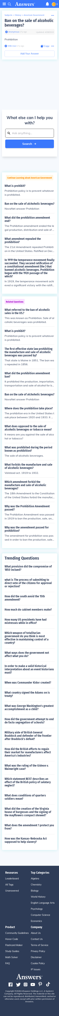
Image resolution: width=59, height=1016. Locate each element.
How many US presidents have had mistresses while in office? (26, 621)
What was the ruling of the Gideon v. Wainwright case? (27, 767)
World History (38, 896)
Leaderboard (12, 878)
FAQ (7, 963)
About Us (36, 933)
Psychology (37, 908)
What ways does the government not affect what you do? (27, 654)
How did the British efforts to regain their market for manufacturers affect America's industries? (28, 752)
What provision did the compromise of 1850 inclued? (28, 568)
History (18, 15)
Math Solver (11, 957)
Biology (35, 890)
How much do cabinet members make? (28, 609)
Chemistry (36, 884)
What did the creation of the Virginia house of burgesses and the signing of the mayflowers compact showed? (28, 812)
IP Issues (35, 969)
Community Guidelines (17, 933)
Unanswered (12, 890)
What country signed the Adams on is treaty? (27, 694)
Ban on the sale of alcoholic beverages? (29, 23)
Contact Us (37, 939)
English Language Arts (43, 902)
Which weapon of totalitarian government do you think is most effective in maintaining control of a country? (27, 638)
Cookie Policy (38, 963)
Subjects (8, 15)
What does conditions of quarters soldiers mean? (25, 797)
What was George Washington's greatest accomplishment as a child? (29, 707)
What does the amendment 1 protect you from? (29, 826)
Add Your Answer (29, 53)
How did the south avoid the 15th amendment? (25, 598)
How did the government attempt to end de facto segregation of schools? (29, 720)
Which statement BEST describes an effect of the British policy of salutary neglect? (28, 782)
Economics (36, 921)
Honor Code (11, 939)
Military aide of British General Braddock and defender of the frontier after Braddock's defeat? (28, 736)
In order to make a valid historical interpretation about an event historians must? (29, 669)
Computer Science (40, 914)
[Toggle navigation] (4, 4)
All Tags (9, 884)
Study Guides (12, 951)
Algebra (35, 878)
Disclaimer (36, 957)
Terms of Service (39, 945)
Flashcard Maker (14, 945)
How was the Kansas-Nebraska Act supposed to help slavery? (26, 840)
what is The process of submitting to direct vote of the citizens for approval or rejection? (28, 583)
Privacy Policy (38, 951)
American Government (34, 15)
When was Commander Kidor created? (28, 682)
